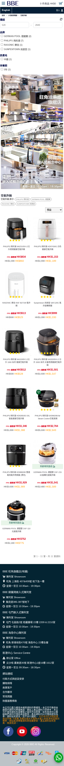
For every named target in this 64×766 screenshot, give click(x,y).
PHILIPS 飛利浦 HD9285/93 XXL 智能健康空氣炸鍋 (16, 417)
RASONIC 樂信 (8, 204)
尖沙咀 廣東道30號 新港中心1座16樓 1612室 (30, 662)
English (6, 10)
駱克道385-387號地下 (17, 602)
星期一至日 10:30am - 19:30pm (23, 586)
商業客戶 (7, 687)
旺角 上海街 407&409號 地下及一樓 (25, 581)
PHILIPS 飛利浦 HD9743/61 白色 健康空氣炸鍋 (47, 247)
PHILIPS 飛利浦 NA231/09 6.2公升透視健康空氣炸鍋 (16, 247)
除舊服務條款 (10, 700)
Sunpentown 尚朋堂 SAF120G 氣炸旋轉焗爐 (47, 304)
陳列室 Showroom (16, 576)
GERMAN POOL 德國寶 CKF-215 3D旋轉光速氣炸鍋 (47, 473)
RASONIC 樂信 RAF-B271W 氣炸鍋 (16, 304)
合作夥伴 (7, 692)
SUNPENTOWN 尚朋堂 (26, 204)
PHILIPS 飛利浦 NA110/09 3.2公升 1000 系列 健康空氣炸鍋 (16, 360)
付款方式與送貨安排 (13, 678)
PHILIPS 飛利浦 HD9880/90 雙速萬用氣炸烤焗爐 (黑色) (16, 473)
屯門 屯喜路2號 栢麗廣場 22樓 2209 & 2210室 (30, 622)
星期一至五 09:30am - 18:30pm (23, 667)
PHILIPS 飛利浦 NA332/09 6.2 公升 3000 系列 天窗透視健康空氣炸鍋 (47, 362)
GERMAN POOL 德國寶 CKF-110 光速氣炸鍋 (16, 530)
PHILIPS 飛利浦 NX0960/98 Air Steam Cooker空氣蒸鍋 (47, 417)
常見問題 (7, 696)
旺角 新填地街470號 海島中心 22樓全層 (27, 642)
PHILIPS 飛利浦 (22, 199)
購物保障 (7, 683)
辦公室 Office (13, 658)
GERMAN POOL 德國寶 (41, 199)
